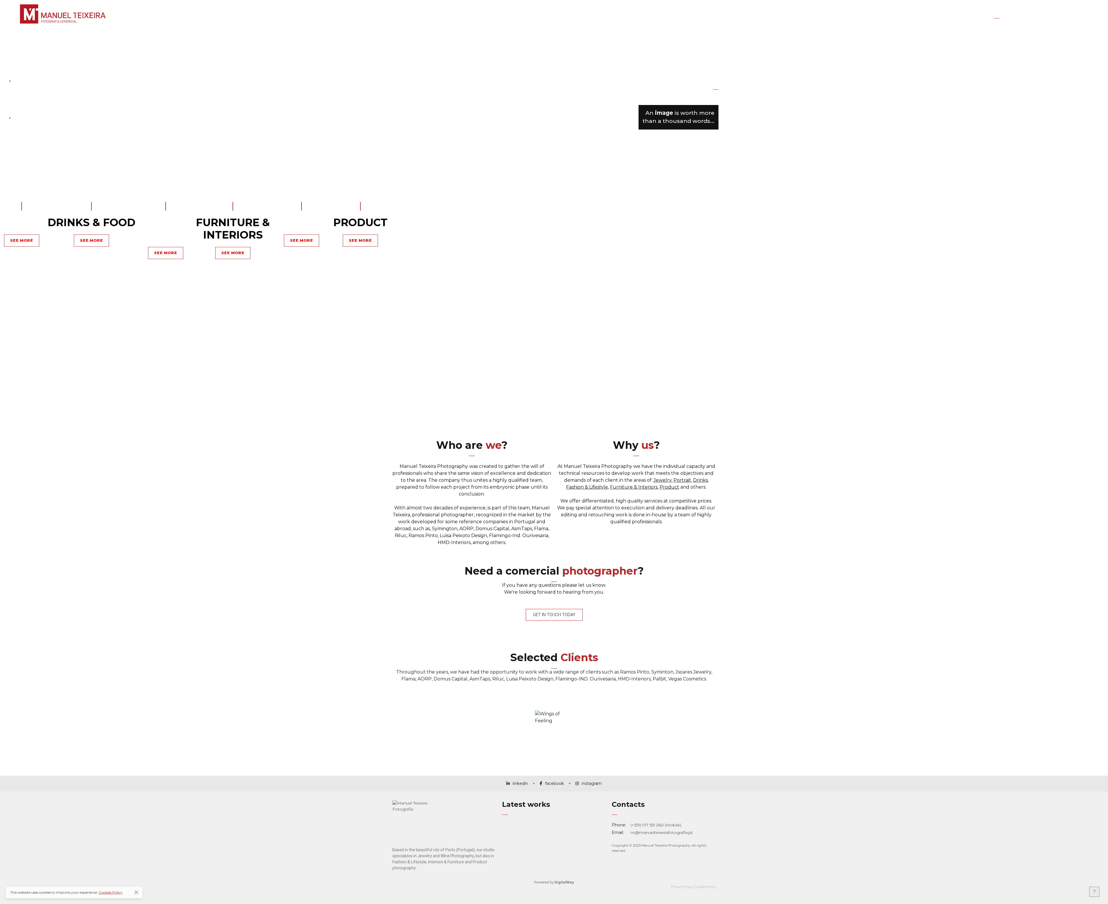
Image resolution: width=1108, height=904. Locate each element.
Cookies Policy (705, 887)
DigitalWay (564, 882)
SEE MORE (165, 252)
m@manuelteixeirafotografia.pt (661, 832)
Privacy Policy (681, 887)
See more (21, 240)
